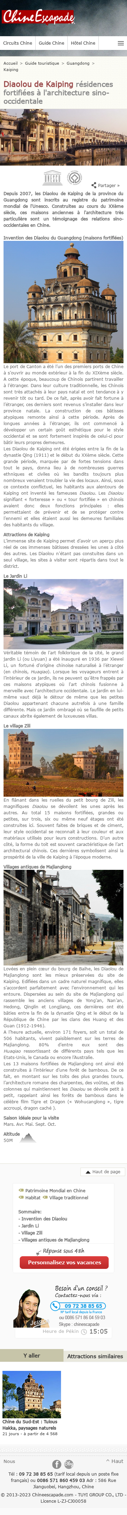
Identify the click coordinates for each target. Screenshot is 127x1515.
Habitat (33, 1197)
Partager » (108, 185)
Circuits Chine (17, 42)
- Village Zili (30, 1232)
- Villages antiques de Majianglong (53, 1239)
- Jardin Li (28, 1225)
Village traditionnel (68, 1197)
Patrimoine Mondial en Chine (55, 1190)
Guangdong (78, 63)
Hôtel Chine (83, 42)
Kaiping (11, 69)
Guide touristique (42, 63)
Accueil (11, 63)
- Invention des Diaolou (42, 1218)
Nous (9, 1461)
